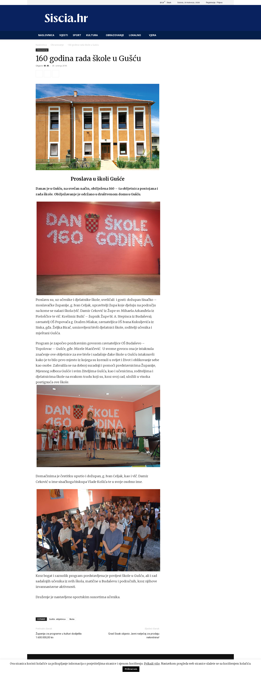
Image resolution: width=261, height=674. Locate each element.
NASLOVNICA (46, 35)
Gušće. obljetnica (57, 619)
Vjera (152, 35)
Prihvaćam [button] (131, 669)
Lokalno (135, 35)
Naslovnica (41, 44)
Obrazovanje (115, 35)
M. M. (46, 65)
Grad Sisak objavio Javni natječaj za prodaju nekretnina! (133, 635)
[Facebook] (39, 73)
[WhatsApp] (47, 73)
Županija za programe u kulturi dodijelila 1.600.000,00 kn (58, 635)
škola (71, 619)
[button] (221, 35)
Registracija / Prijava (214, 2)
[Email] (55, 73)
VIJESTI (63, 35)
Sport (77, 35)
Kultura (92, 35)
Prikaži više (152, 663)
